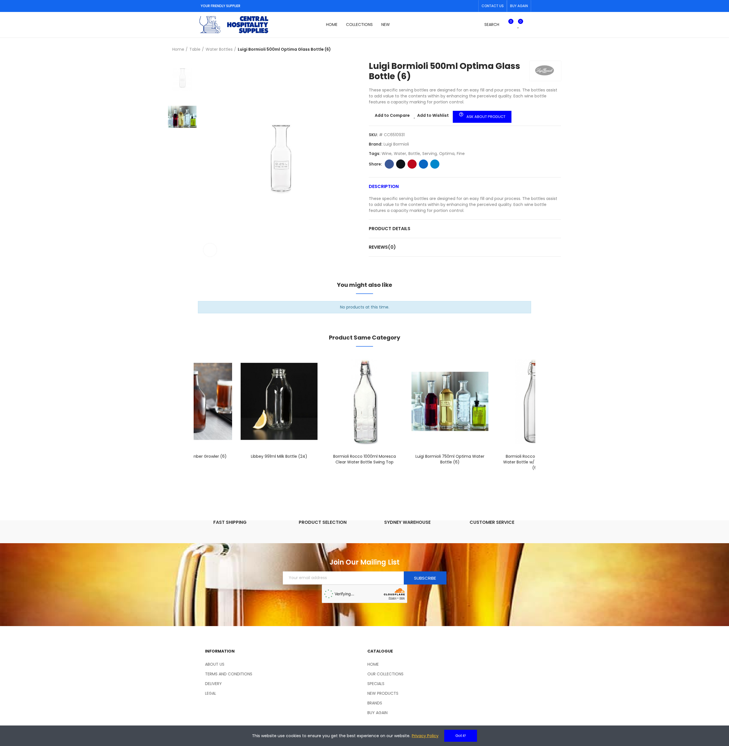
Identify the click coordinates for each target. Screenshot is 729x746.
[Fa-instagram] (472, 6)
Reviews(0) (382, 247)
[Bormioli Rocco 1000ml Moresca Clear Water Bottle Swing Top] (364, 401)
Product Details (389, 228)
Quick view (218, 386)
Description (384, 186)
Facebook (389, 164)
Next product (556, 49)
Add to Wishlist (433, 115)
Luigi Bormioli (396, 144)
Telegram (434, 164)
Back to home (549, 49)
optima (446, 153)
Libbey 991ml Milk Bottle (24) (279, 456)
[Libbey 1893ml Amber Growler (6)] (193, 401)
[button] (492, 6)
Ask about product (482, 115)
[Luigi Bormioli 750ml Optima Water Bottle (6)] (449, 401)
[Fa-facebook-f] (463, 6)
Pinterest (412, 164)
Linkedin (423, 164)
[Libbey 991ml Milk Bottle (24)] (279, 401)
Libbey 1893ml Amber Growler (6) (194, 456)
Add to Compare (392, 115)
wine (387, 153)
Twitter (400, 164)
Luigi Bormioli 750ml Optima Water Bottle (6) (449, 459)
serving (429, 153)
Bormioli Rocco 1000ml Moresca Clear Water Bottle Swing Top (364, 459)
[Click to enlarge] (210, 250)
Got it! (460, 735)
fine (461, 153)
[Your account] (528, 25)
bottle (414, 153)
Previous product (542, 49)
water (400, 153)
